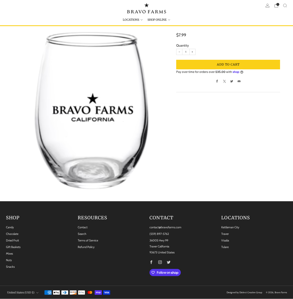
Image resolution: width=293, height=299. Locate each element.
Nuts (9, 260)
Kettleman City (230, 227)
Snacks (10, 267)
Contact (83, 227)
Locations (131, 20)
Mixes (9, 253)
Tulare (225, 247)
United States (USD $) (20, 292)
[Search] (285, 6)
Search (82, 234)
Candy (10, 227)
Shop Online (157, 20)
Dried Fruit (12, 240)
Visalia (225, 240)
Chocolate (12, 234)
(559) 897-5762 (159, 234)
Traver (225, 234)
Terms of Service (88, 240)
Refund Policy (86, 247)
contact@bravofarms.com (165, 227)
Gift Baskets (13, 247)
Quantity (182, 45)
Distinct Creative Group (250, 292)
